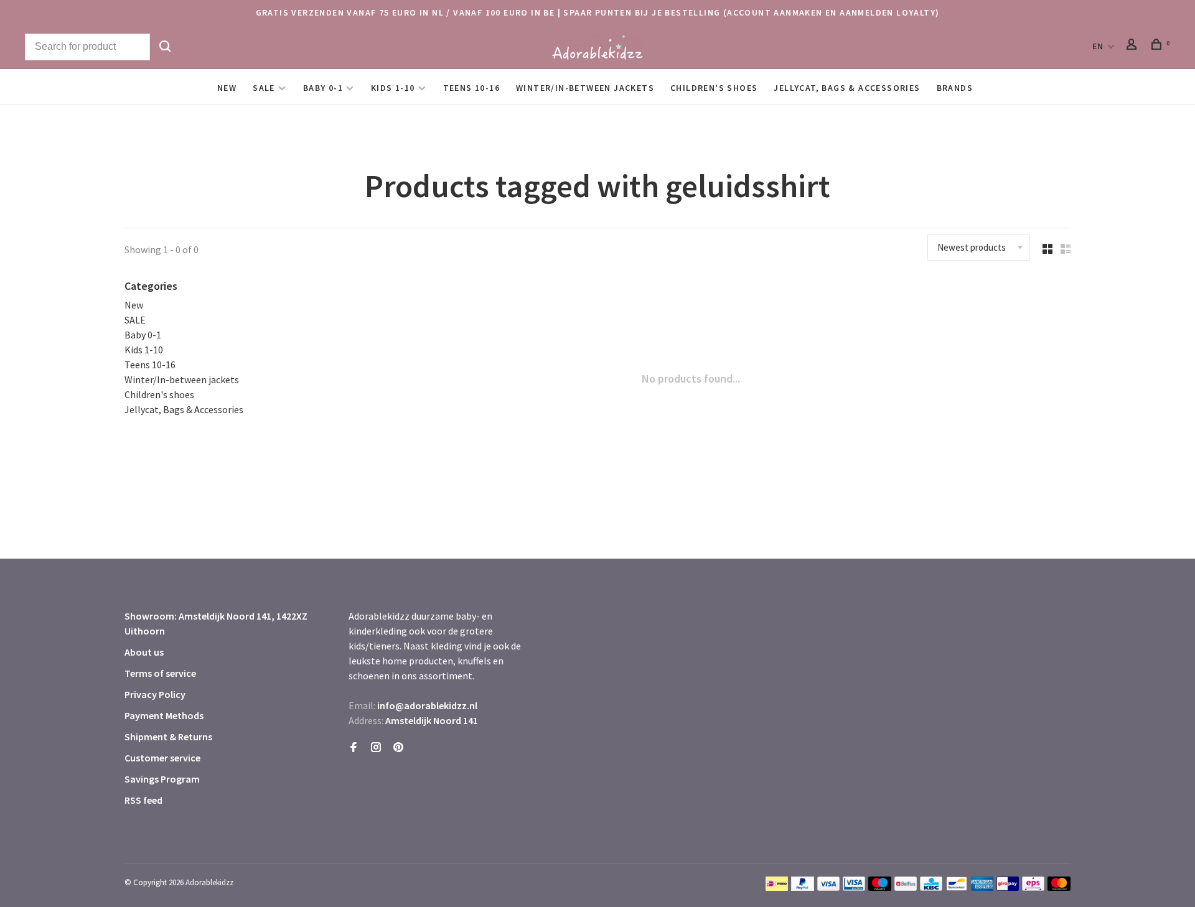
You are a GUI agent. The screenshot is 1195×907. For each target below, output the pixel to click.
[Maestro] (879, 887)
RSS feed (143, 800)
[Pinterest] (398, 748)
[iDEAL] (777, 887)
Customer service (162, 757)
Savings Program (162, 779)
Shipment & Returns (168, 736)
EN (1098, 46)
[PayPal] (802, 887)
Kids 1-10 (393, 87)
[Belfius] (905, 887)
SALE (264, 87)
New (227, 87)
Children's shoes (713, 87)
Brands (955, 87)
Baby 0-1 (323, 87)
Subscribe (987, 809)
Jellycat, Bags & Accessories (847, 87)
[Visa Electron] (854, 887)
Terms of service (160, 673)
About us (144, 652)
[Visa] (828, 887)
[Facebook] (353, 748)
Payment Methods (164, 715)
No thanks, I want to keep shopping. (1012, 875)
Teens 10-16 (471, 87)
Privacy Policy (154, 694)
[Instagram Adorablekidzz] (376, 748)
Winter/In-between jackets (585, 87)
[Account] (1133, 46)
